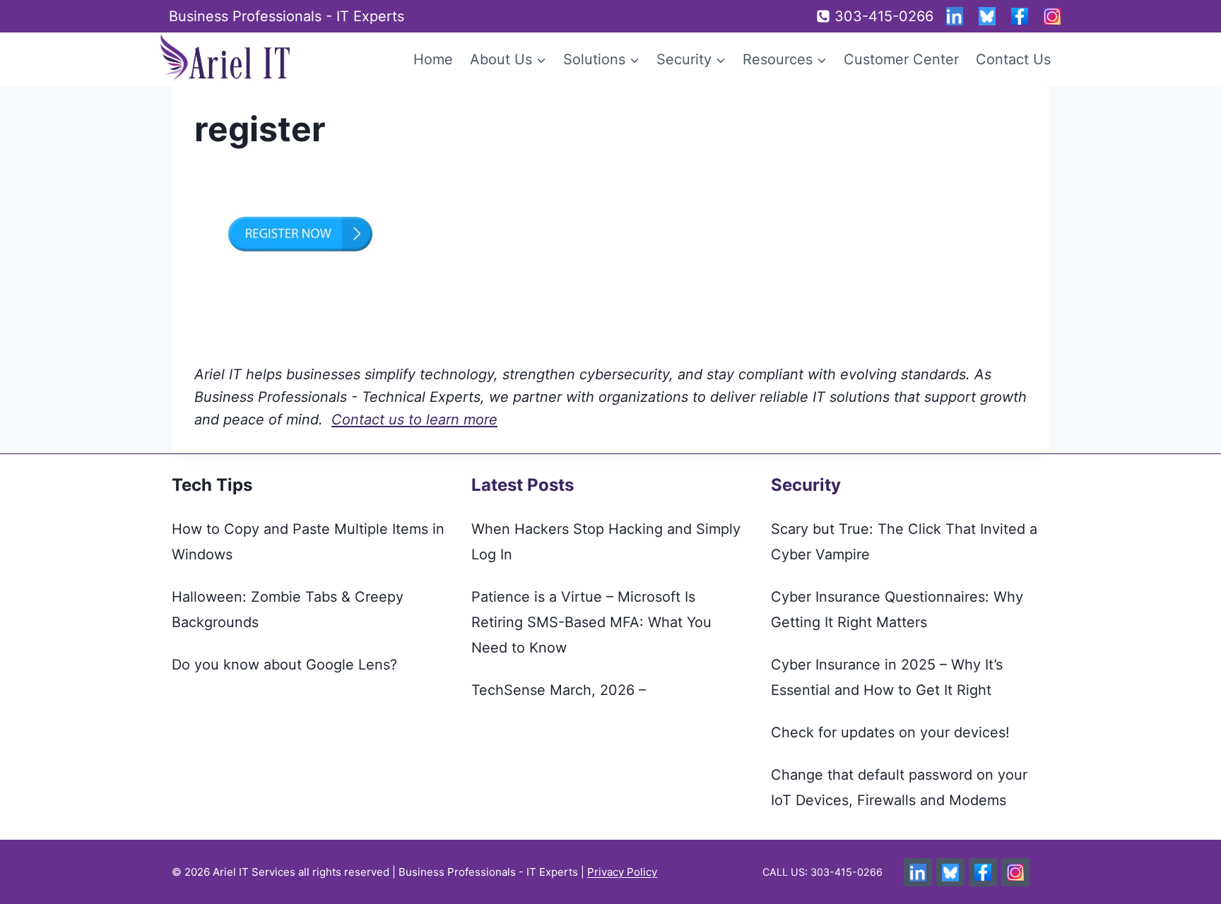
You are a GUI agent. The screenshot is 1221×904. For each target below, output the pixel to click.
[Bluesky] (987, 16)
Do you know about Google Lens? (284, 664)
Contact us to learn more (414, 419)
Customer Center (901, 59)
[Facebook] (1019, 16)
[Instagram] (1052, 16)
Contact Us (1013, 59)
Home (433, 59)
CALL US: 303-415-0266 (822, 872)
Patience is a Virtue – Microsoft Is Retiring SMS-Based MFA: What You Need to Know (591, 622)
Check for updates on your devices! (890, 732)
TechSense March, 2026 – (558, 690)
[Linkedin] (954, 16)
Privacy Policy (622, 872)
